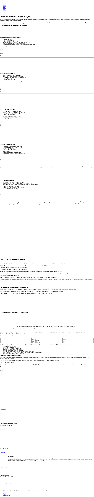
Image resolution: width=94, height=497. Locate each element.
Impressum (4, 494)
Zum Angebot (2, 49)
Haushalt (4, 10)
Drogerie (4, 5)
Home (1, 13)
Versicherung (9, 13)
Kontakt (4, 492)
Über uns (4, 493)
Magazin (4, 12)
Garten (4, 9)
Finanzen (4, 8)
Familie (4, 7)
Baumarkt (4, 4)
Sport (3, 11)
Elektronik (4, 6)
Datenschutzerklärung (6, 495)
